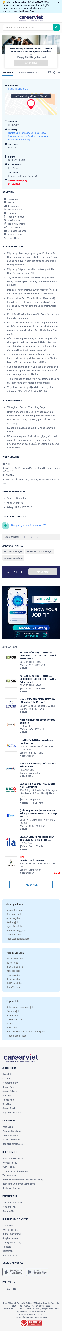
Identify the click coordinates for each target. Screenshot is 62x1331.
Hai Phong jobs (14, 983)
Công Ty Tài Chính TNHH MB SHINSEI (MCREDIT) (37, 821)
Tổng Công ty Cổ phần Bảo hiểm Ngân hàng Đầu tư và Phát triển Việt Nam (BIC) (38, 793)
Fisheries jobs (13, 934)
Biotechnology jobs (16, 930)
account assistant (13, 557)
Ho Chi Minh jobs (14, 958)
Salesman (7, 1250)
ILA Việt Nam (26, 843)
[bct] (31, 1322)
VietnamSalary (10, 1082)
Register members (11, 1112)
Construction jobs (15, 914)
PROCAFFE (25, 726)
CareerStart (8, 1108)
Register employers (12, 1143)
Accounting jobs (14, 909)
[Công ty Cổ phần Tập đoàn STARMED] (11, 705)
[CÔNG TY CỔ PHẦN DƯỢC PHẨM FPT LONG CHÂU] (11, 745)
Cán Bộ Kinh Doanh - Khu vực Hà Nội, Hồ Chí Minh (37, 785)
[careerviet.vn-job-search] (13, 1272)
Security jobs (13, 918)
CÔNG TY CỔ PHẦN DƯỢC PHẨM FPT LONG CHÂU (37, 748)
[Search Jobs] (56, 27)
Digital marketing (11, 1233)
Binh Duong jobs (14, 966)
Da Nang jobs (13, 979)
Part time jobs (13, 1011)
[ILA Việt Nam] (11, 842)
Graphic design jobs (16, 1035)
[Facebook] (3, 1289)
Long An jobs (13, 974)
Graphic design (10, 1238)
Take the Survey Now (23, 10)
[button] (59, 2)
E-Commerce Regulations (15, 1171)
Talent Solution (10, 1135)
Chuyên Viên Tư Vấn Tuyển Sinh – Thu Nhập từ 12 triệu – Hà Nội (38, 838)
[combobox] (28, 27)
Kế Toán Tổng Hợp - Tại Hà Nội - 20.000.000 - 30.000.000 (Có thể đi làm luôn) (38, 655)
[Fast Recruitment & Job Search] (31, 17)
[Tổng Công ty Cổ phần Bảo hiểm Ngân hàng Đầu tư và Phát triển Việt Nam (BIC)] (11, 789)
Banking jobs (13, 922)
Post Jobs (7, 1126)
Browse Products (11, 1139)
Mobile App (8, 1099)
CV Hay (6, 1078)
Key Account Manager (32, 859)
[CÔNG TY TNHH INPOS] (11, 658)
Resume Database (11, 1131)
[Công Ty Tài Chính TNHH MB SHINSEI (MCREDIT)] (11, 816)
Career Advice (9, 1091)
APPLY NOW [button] (31, 63)
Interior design (10, 1229)
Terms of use (9, 1175)
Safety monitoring (11, 1242)
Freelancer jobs (14, 1019)
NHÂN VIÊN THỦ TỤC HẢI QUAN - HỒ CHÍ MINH (38, 765)
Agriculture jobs (14, 926)
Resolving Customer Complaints (18, 1183)
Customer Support (11, 1187)
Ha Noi (11, 89)
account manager (13, 551)
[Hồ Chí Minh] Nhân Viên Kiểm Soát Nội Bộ (36, 741)
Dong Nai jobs (13, 970)
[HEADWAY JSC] (11, 769)
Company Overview (29, 72)
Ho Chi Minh (22, 89)
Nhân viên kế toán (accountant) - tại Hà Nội (38, 721)
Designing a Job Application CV (28, 525)
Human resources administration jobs (25, 1031)
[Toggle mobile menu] (4, 18)
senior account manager (39, 551)
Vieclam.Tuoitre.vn (12, 1202)
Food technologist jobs (17, 938)
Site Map (6, 1103)
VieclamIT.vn (9, 1206)
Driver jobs (11, 1027)
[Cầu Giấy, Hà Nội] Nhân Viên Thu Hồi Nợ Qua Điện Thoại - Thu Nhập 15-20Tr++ (38, 813)
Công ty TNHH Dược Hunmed (31, 57)
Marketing (13, 133)
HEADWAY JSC (27, 770)
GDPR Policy (8, 1166)
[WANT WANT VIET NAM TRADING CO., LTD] (11, 863)
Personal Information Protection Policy (22, 1179)
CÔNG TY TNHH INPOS (30, 662)
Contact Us (8, 1210)
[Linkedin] (8, 1289)
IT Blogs (6, 1095)
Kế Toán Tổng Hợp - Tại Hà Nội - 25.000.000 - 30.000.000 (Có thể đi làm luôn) (38, 678)
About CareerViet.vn (12, 1158)
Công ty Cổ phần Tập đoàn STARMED (37, 705)
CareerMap (8, 1086)
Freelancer (8, 1225)
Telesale (6, 1246)
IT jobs (9, 1023)
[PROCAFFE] (11, 725)
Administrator (9, 1255)
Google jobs (12, 1015)
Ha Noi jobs (12, 962)
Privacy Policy (9, 1162)
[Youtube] (14, 1289)
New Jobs (7, 1074)
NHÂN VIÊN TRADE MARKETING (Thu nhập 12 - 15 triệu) (37, 701)
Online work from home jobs (20, 1007)
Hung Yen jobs (13, 987)
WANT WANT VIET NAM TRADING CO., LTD (38, 865)
